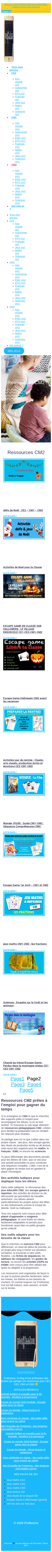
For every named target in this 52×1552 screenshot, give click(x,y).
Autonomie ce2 (21, 89)
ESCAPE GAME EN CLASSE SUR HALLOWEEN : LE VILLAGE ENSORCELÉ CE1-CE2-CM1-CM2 (22, 629)
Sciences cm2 (20, 202)
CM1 (14, 117)
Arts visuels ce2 (19, 82)
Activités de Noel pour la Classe (22, 567)
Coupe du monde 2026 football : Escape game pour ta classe (23, 1404)
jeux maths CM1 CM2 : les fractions (25, 943)
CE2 (13, 73)
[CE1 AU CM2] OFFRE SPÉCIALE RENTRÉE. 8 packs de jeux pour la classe (26, 5)
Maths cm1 (18, 151)
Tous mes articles (16, 69)
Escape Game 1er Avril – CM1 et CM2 (25, 885)
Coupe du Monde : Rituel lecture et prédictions (26, 1451)
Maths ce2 (18, 107)
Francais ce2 (20, 98)
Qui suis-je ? (16, 208)
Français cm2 (20, 187)
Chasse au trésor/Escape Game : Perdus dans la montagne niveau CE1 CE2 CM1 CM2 (26, 1065)
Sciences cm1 (20, 160)
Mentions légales (26, 1537)
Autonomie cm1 (21, 134)
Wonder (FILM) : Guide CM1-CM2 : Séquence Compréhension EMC (23, 825)
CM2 (14, 164)
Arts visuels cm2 (19, 173)
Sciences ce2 (20, 113)
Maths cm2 (18, 196)
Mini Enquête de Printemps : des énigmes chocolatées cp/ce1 (26, 1467)
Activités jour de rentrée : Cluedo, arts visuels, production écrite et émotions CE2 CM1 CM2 (23, 763)
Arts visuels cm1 (19, 126)
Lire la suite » (10, 515)
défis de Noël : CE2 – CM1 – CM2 (23, 510)
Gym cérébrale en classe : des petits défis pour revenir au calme (24, 1420)
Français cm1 (20, 145)
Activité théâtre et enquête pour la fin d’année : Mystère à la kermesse (21, 1396)
